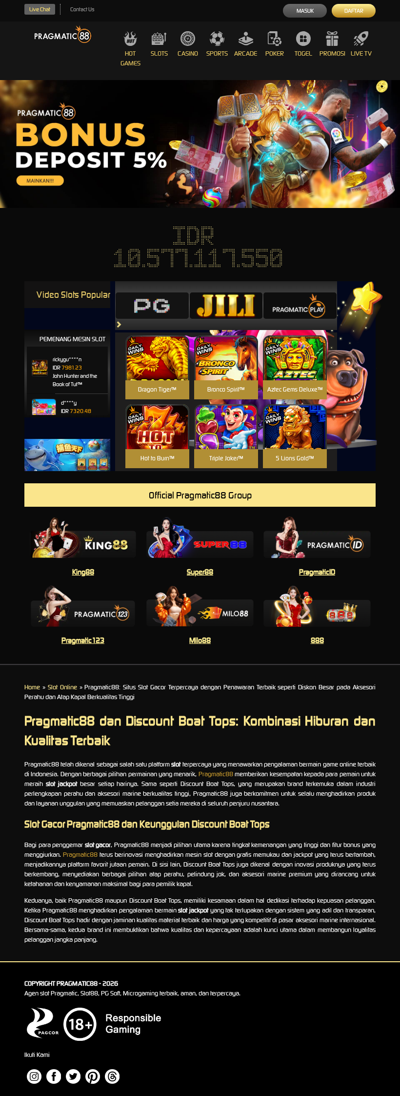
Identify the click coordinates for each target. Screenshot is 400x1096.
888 (317, 640)
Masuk (305, 10)
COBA (157, 346)
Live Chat (39, 9)
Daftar (353, 10)
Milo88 (200, 640)
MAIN (157, 368)
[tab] (152, 305)
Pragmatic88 (216, 774)
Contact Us (82, 9)
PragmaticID (317, 572)
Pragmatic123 (82, 640)
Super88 (200, 572)
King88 (83, 572)
